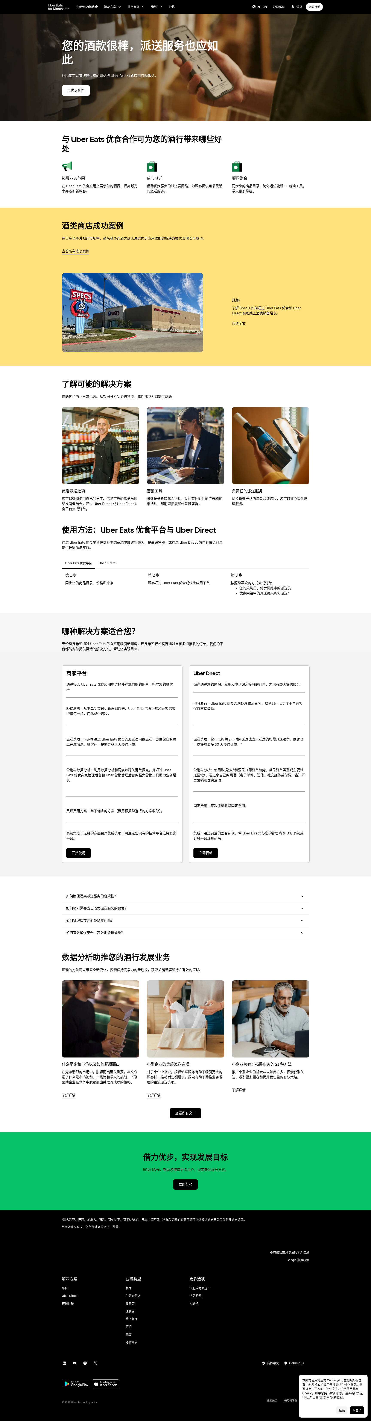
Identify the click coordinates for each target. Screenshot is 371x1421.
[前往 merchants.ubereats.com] (58, 7)
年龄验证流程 (266, 499)
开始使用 (78, 853)
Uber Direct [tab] (107, 563)
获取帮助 (279, 7)
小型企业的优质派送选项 (168, 1064)
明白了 (357, 1410)
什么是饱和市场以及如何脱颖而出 (91, 1064)
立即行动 (314, 7)
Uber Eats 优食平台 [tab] (78, 563)
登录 (299, 7)
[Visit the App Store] (105, 1384)
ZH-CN (262, 7)
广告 (211, 499)
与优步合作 (75, 90)
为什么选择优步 (87, 7)
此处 (357, 1393)
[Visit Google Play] (76, 1384)
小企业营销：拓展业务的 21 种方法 (262, 1064)
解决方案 (110, 7)
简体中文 (273, 1363)
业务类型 (134, 7)
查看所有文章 (185, 1113)
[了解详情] (100, 1018)
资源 (154, 7)
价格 (172, 7)
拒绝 (342, 1410)
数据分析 (157, 499)
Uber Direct (103, 504)
